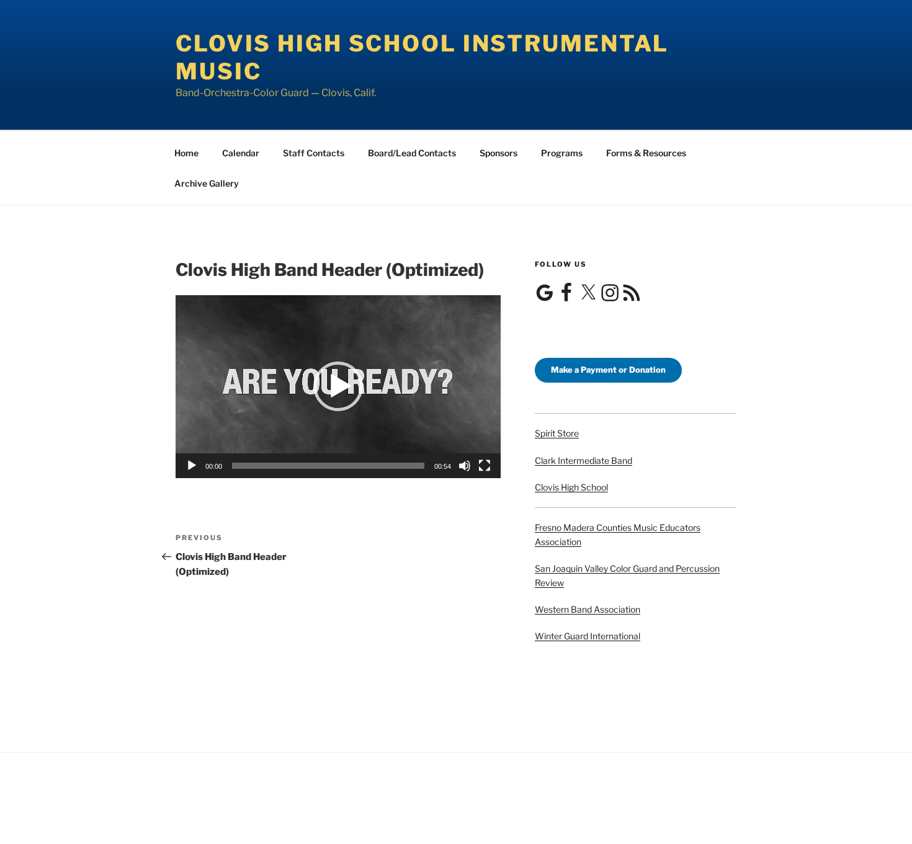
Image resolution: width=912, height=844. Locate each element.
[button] (338, 386)
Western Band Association (587, 609)
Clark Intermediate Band (583, 460)
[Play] (192, 466)
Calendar (240, 153)
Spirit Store (557, 433)
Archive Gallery (206, 183)
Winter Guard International (587, 636)
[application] (338, 386)
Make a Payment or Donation (608, 370)
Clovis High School (571, 487)
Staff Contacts (313, 153)
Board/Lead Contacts (412, 153)
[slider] (328, 466)
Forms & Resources (646, 153)
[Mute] (464, 466)
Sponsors (498, 153)
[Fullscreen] (484, 466)
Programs (562, 153)
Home (186, 153)
